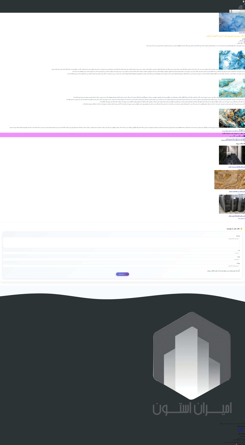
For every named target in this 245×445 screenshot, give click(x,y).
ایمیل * (238, 256)
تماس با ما (240, 8)
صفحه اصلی (239, 428)
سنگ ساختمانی (242, 32)
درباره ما (240, 6)
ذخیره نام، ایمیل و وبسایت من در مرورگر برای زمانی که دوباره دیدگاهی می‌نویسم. (223, 270)
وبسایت (238, 263)
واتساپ (237, 136)
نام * (239, 250)
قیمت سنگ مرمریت (226, 130)
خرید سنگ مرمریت (241, 130)
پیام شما (238, 235)
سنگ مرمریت (234, 130)
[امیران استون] (243, 1)
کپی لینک (232, 136)
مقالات (241, 5)
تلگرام (241, 136)
